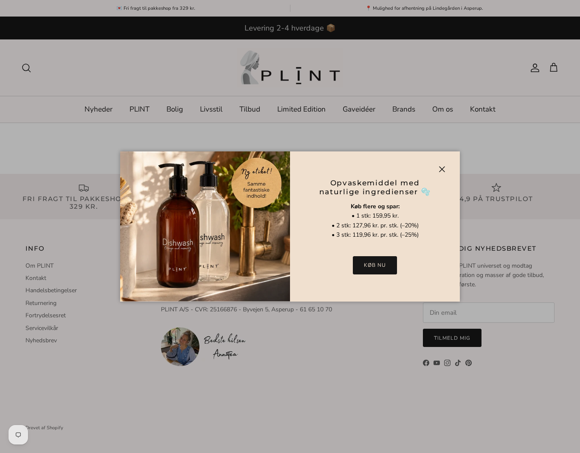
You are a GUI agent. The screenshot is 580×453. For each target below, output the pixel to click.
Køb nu (375, 265)
